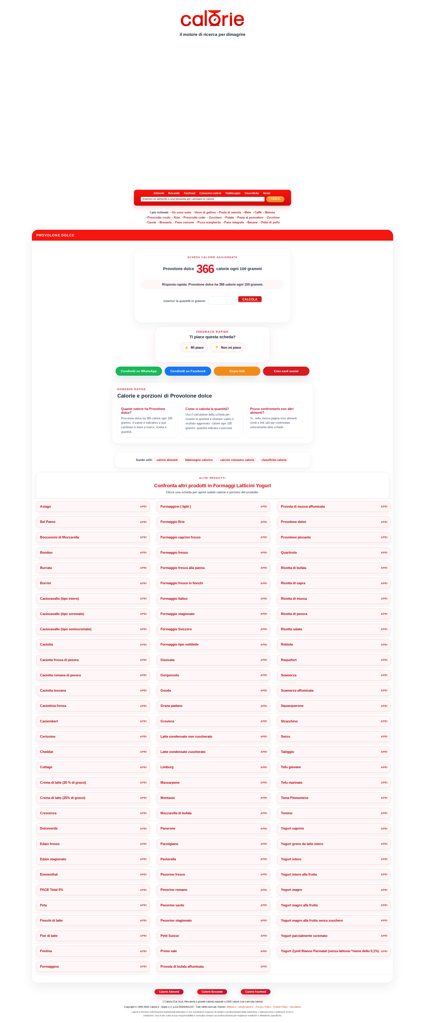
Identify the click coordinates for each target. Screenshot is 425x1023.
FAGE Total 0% (51, 889)
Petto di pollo (270, 222)
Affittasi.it (231, 1007)
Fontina (46, 951)
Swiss (285, 736)
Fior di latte (49, 936)
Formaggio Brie (172, 522)
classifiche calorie (274, 460)
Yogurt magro (291, 889)
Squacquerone (292, 706)
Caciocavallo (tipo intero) (59, 598)
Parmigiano (169, 844)
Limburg (167, 767)
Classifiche (252, 193)
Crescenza (48, 813)
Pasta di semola (230, 212)
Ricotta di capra (293, 583)
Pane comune (184, 222)
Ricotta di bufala (293, 568)
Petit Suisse (169, 936)
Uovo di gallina (205, 212)
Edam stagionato (53, 859)
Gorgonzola (169, 675)
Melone (270, 212)
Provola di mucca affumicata (303, 506)
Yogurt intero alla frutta (299, 874)
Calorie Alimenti (169, 991)
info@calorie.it (245, 1007)
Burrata (46, 568)
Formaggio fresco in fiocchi (181, 583)
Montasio (167, 798)
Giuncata (167, 660)
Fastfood (189, 193)
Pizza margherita (209, 222)
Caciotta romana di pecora (60, 675)
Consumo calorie (210, 193)
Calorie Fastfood (255, 991)
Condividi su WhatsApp (139, 371)
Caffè (258, 212)
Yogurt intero (291, 859)
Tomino (286, 813)
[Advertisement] (212, 74)
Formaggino (49, 966)
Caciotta (46, 644)
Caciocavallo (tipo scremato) (62, 614)
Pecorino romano (173, 889)
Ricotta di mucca (294, 598)
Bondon (46, 552)
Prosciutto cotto (194, 217)
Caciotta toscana (53, 690)
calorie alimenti (167, 460)
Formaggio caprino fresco (180, 537)
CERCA (275, 199)
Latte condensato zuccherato (182, 752)
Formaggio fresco (174, 552)
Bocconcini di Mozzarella (59, 537)
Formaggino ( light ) (175, 506)
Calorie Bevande (212, 991)
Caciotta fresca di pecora (59, 660)
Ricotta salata (291, 629)
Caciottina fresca (53, 706)
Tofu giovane (291, 767)
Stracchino (289, 721)
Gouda (165, 690)
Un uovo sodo (181, 212)
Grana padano (171, 706)
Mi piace (194, 347)
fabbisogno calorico (199, 460)
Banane (252, 222)
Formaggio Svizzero (176, 629)
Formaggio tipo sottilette (179, 644)
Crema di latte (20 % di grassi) (63, 782)
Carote (151, 222)
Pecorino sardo (172, 905)
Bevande (174, 193)
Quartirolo (289, 552)
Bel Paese (47, 522)
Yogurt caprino (292, 828)
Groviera (167, 721)
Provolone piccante (296, 537)
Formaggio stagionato (177, 614)
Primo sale (168, 951)
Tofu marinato (291, 782)
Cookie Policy (280, 1007)
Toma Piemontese (294, 798)
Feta (43, 905)
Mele (248, 212)
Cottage (46, 767)
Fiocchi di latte (51, 920)
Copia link (237, 371)
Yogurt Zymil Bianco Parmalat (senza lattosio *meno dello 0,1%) (330, 951)
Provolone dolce (293, 522)
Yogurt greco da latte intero (302, 844)
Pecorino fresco (172, 874)
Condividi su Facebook (188, 371)
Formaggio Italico (173, 598)
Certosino (47, 736)
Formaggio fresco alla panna (182, 568)
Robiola (287, 644)
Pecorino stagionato (176, 920)
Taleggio (287, 752)
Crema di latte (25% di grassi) (62, 798)
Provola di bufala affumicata (182, 966)
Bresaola (166, 222)
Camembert (49, 721)
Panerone (167, 828)
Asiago (45, 506)
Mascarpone (170, 782)
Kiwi (177, 217)
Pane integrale (234, 222)
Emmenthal (49, 874)
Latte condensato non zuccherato (186, 736)
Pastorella (168, 859)
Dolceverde (49, 828)
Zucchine (273, 217)
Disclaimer (295, 1007)
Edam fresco (50, 844)
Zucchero (215, 217)
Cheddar (46, 752)
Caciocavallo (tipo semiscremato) (65, 629)
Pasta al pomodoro (250, 217)
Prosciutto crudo (158, 217)
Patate (229, 217)
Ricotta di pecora (294, 614)
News (266, 193)
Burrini (45, 583)
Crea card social (286, 371)
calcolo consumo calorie (237, 460)
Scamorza (288, 675)
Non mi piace (228, 347)
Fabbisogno (233, 193)
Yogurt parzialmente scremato (304, 936)
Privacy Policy (263, 1007)
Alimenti (158, 193)
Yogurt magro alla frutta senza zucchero (312, 920)
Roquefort (289, 660)
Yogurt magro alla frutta (299, 905)
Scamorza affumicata (297, 690)
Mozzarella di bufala (175, 813)
